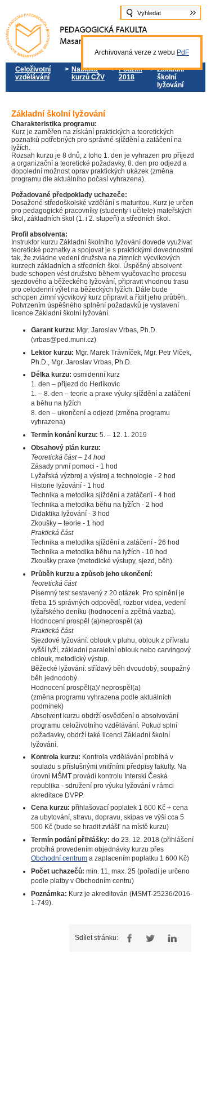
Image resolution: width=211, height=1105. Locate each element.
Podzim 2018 (130, 73)
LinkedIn (172, 938)
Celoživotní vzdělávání (33, 73)
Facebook (128, 938)
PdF (183, 52)
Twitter (150, 938)
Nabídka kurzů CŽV (88, 73)
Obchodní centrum (59, 858)
